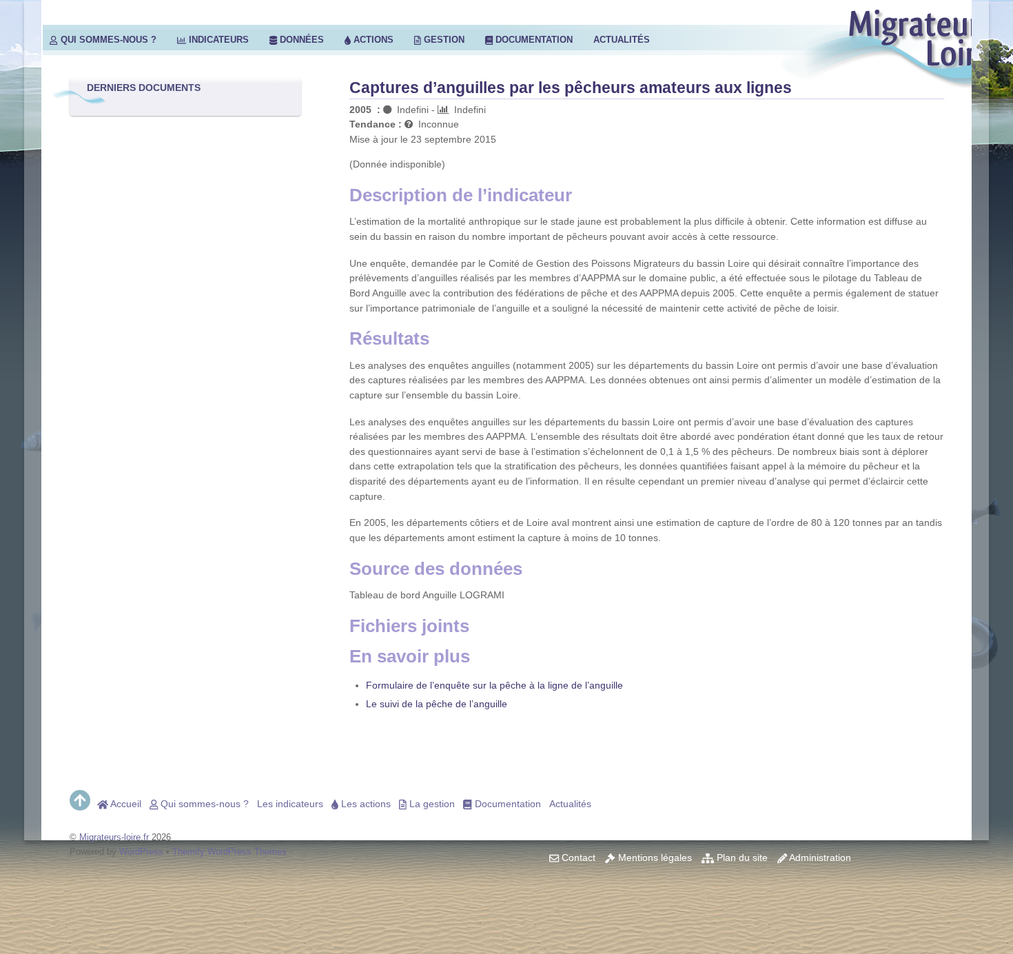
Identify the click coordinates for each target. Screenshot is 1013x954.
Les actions (364, 803)
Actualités (621, 39)
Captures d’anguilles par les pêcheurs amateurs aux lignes (570, 88)
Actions (372, 39)
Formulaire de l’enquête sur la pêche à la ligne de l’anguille (494, 685)
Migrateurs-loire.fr (114, 837)
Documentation (533, 39)
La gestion (431, 803)
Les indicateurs (290, 803)
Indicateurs (217, 39)
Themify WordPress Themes (229, 851)
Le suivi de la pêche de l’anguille (436, 703)
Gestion (442, 39)
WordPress (141, 851)
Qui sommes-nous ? (107, 39)
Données (300, 39)
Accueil (124, 803)
